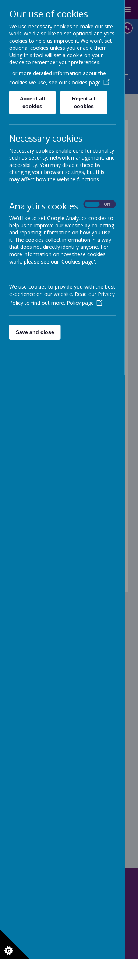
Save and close (34, 332)
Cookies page (84, 82)
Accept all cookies (32, 102)
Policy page (79, 302)
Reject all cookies (83, 102)
